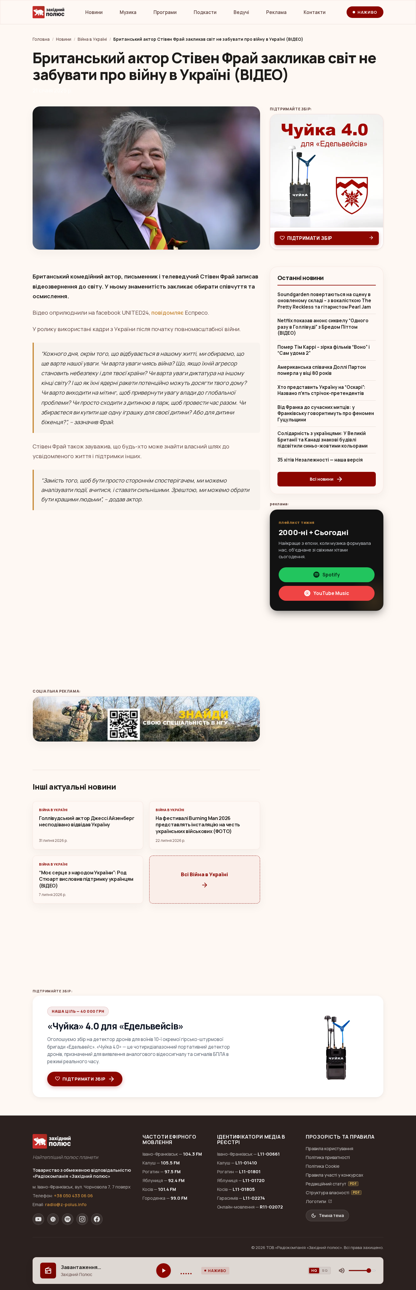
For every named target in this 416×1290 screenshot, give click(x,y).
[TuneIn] (53, 1219)
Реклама (276, 12)
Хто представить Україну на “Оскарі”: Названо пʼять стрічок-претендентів (321, 390)
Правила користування (329, 1148)
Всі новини (326, 479)
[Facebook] (97, 1219)
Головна (41, 39)
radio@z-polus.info (65, 1204)
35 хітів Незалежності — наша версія (320, 460)
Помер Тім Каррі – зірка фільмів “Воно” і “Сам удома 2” (323, 350)
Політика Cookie (323, 1166)
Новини (94, 12)
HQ (314, 1270)
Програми (165, 12)
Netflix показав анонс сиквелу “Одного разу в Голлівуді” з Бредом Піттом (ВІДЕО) (322, 327)
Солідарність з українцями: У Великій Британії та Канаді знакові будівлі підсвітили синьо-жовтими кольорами (322, 440)
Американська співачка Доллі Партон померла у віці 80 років (321, 370)
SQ (325, 1270)
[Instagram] (82, 1219)
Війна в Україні (92, 39)
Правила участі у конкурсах (334, 1175)
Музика (128, 12)
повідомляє (167, 312)
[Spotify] (67, 1219)
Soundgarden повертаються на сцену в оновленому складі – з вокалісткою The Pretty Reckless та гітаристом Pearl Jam (324, 301)
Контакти (315, 12)
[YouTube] (38, 1219)
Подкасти (205, 12)
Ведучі (241, 12)
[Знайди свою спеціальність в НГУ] (146, 719)
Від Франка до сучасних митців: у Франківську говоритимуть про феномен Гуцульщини (325, 413)
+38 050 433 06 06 (73, 1195)
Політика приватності (328, 1157)
